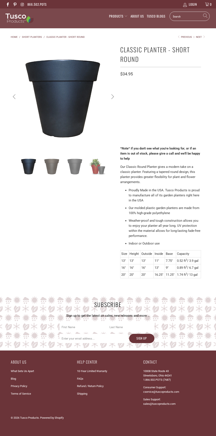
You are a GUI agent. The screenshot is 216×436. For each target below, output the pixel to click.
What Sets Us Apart (22, 371)
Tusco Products (29, 417)
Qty (123, 128)
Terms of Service (21, 393)
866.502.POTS (37, 4)
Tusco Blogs (156, 16)
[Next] (112, 96)
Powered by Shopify (52, 417)
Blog (13, 378)
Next (199, 37)
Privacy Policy (19, 386)
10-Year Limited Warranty (92, 371)
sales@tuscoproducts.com (159, 403)
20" (146, 98)
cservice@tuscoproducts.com (161, 391)
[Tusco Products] (19, 18)
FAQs (80, 378)
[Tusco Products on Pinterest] (15, 4)
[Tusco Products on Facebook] (7, 4)
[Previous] (15, 96)
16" (135, 98)
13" (125, 98)
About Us (137, 16)
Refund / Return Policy (90, 386)
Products (116, 16)
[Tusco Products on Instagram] (22, 4)
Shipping (82, 393)
